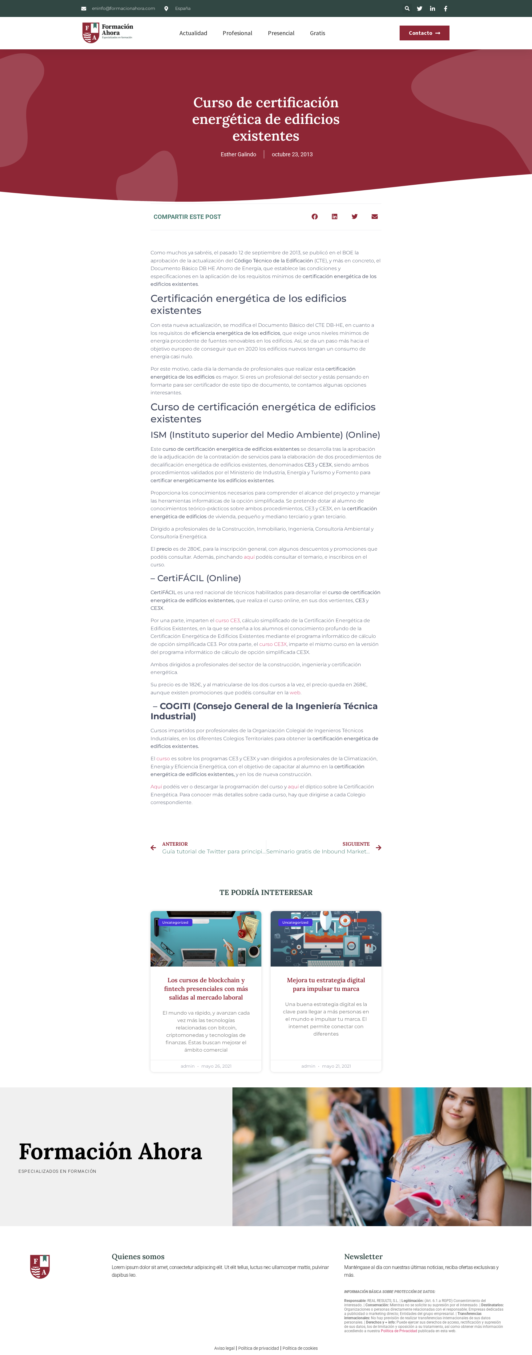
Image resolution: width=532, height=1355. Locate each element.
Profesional (237, 33)
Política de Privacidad (399, 1331)
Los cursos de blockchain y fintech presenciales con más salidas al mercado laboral (206, 988)
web (295, 693)
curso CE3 (228, 620)
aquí (249, 557)
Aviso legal (224, 1348)
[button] (407, 8)
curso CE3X (273, 644)
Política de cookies (300, 1348)
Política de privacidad (258, 1348)
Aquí (156, 787)
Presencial (281, 33)
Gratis (317, 33)
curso (163, 759)
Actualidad (193, 33)
